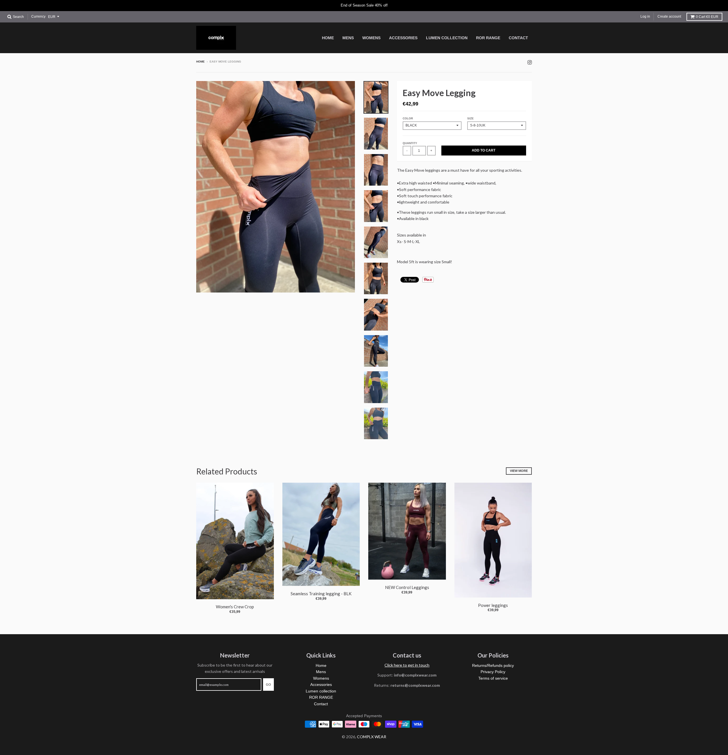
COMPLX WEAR (371, 736)
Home (200, 61)
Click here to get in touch (406, 665)
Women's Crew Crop (235, 606)
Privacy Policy (493, 671)
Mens (321, 671)
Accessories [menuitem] (403, 38)
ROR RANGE (321, 697)
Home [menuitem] (328, 38)
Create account (669, 16)
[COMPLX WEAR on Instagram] (530, 62)
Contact (321, 704)
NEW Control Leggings (407, 587)
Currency (38, 16)
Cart (707, 17)
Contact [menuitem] (518, 38)
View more (519, 470)
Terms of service (493, 678)
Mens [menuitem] (348, 38)
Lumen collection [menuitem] (447, 38)
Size (470, 118)
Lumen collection (321, 691)
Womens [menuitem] (371, 38)
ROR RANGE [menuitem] (488, 38)
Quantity (410, 143)
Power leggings (493, 605)
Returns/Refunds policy (493, 665)
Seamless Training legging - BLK (321, 593)
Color (408, 118)
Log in (645, 16)
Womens (321, 678)
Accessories (321, 684)
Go (268, 684)
